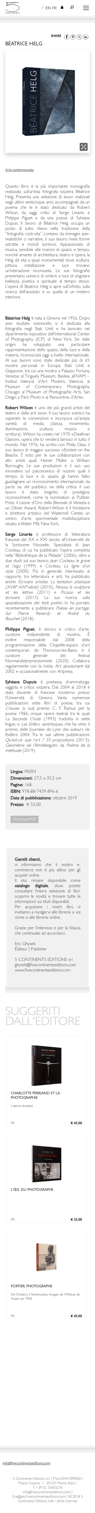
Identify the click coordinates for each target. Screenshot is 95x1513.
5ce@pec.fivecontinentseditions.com (39, 1497)
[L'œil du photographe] (46, 1183)
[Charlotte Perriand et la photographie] (46, 1087)
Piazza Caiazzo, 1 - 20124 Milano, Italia (46, 1483)
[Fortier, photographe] (46, 1280)
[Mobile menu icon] (86, 8)
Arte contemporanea (19, 170)
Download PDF (24, 819)
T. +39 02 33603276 (47, 1488)
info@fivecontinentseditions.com (46, 1492)
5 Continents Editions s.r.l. (31, 1479)
